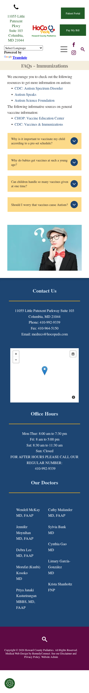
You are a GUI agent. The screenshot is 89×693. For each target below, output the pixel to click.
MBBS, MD (25, 601)
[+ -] (44, 375)
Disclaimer (66, 653)
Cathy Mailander (60, 509)
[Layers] (73, 354)
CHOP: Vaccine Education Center (39, 118)
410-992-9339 (45, 468)
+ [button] (16, 354)
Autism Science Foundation (35, 100)
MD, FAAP (24, 515)
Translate (20, 57)
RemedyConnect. (41, 653)
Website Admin (49, 657)
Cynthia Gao (57, 543)
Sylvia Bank (57, 526)
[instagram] (73, 53)
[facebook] (73, 45)
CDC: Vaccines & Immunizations (39, 124)
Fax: (34, 328)
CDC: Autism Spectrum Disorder (39, 88)
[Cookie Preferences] (10, 683)
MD (19, 578)
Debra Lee (23, 549)
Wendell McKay (28, 509)
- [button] (16, 360)
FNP (51, 589)
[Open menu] (64, 49)
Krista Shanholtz (60, 583)
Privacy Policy (32, 657)
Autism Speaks (25, 94)
